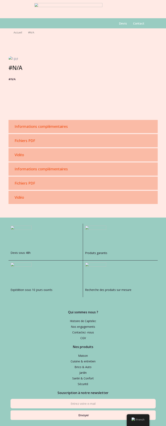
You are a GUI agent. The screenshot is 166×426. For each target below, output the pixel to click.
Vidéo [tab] (19, 154)
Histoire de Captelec (83, 321)
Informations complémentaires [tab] (41, 126)
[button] (24, 23)
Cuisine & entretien (83, 361)
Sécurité (83, 384)
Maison (83, 356)
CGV (83, 338)
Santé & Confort (83, 378)
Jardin (83, 373)
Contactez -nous (83, 332)
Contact (138, 23)
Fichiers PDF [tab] (25, 140)
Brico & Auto (83, 367)
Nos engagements (83, 327)
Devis (123, 23)
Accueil (18, 32)
